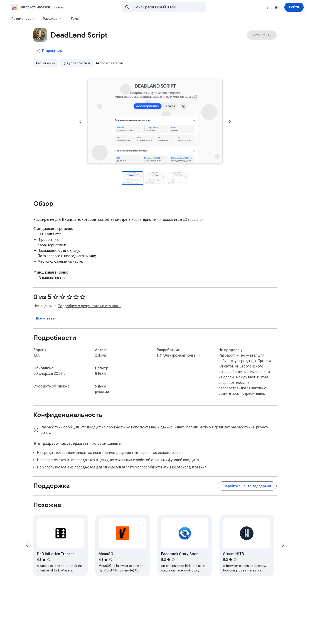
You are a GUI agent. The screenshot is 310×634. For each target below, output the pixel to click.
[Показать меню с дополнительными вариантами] (267, 7)
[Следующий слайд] (229, 121)
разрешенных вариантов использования (149, 452)
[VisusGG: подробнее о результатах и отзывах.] (110, 559)
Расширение (45, 63)
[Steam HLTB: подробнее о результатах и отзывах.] (235, 559)
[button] (276, 7)
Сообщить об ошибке (51, 386)
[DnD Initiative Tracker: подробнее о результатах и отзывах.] (48, 559)
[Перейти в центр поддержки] (247, 486)
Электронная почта (179, 355)
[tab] (23, 19)
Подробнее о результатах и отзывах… (89, 306)
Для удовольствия (76, 63)
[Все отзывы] (45, 318)
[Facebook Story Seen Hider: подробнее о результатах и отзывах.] (173, 559)
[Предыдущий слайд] (80, 121)
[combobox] (170, 7)
